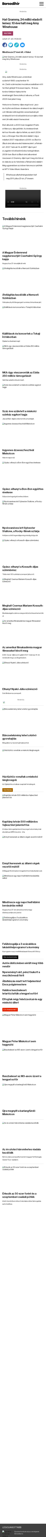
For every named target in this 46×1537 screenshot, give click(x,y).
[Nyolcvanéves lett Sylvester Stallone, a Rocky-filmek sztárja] (23, 512)
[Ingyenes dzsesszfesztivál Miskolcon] (23, 434)
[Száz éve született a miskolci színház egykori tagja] (23, 395)
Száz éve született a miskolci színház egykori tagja (19, 413)
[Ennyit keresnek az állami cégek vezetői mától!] (23, 847)
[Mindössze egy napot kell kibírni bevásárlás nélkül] (23, 886)
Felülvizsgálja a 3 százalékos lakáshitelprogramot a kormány (20, 946)
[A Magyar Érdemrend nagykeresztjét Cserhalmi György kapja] (23, 237)
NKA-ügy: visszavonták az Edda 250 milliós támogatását (20, 374)
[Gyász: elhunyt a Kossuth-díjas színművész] (23, 551)
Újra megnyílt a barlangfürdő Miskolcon (18, 1113)
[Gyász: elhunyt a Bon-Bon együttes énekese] (23, 473)
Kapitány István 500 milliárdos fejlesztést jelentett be (20, 823)
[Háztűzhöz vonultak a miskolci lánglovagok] (23, 761)
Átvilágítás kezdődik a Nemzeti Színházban (20, 296)
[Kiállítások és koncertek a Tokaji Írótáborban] (23, 318)
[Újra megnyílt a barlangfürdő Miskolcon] (23, 1095)
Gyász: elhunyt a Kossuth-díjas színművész (20, 568)
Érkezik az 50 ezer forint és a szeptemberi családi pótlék (19, 1195)
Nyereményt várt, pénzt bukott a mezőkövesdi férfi (21, 974)
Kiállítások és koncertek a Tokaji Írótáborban (21, 335)
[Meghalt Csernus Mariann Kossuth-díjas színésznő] (23, 590)
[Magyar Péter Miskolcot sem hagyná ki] (23, 1025)
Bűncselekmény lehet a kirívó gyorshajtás (19, 737)
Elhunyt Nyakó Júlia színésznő (20, 689)
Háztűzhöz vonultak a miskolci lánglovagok (20, 778)
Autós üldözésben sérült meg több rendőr (22, 965)
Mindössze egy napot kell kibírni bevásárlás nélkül (21, 904)
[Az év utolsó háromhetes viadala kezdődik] (23, 1133)
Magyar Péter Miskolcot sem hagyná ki (19, 1043)
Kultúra (7, 33)
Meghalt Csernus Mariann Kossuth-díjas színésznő (22, 607)
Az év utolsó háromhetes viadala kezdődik (21, 1151)
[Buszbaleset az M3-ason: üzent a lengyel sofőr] (23, 1060)
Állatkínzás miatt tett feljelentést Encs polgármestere (21, 983)
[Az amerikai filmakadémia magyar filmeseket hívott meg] (23, 631)
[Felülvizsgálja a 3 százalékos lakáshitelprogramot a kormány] (23, 928)
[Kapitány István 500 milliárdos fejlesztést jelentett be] (23, 806)
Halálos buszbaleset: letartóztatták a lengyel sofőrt (20, 992)
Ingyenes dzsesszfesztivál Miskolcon (18, 452)
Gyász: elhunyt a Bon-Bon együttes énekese (22, 491)
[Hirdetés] (23, 72)
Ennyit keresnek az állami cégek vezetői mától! (21, 865)
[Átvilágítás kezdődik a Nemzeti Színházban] (23, 279)
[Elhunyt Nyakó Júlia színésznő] (23, 673)
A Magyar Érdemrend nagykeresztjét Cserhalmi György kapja (22, 256)
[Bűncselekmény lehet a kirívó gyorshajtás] (23, 719)
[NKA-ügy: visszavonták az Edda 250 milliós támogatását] (23, 357)
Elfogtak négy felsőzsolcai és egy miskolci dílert (22, 1001)
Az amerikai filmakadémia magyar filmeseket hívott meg (22, 649)
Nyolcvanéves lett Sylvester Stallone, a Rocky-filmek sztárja (20, 530)
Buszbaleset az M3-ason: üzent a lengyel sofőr (21, 1078)
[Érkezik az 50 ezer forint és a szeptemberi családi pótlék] (23, 1178)
